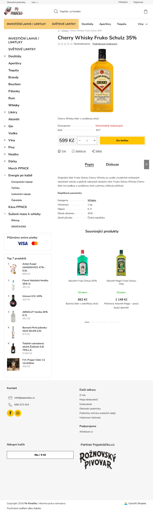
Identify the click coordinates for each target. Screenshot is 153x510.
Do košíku (122, 140)
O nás (82, 395)
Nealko (13, 154)
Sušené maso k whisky (24, 214)
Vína (11, 140)
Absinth (13, 119)
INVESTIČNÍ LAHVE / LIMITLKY (23, 40)
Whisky (13, 105)
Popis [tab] (89, 164)
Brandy (13, 77)
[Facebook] (10, 413)
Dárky (12, 161)
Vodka (12, 133)
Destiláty (14, 56)
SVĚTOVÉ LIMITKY (22, 49)
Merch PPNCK (18, 168)
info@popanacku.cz (24, 397)
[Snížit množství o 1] (79, 140)
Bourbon (14, 84)
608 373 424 (21, 404)
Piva (11, 147)
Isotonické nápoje (21, 194)
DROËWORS (18, 226)
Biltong (15, 220)
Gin (10, 126)
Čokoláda (16, 200)
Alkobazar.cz (86, 431)
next (143, 284)
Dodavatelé (85, 404)
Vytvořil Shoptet (137, 503)
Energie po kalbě (20, 175)
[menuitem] (26, 24)
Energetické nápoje (22, 182)
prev (60, 284)
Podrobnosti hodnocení (104, 44)
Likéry (12, 112)
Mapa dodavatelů (88, 399)
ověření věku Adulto (30, 508)
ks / (40, 455)
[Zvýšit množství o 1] (94, 140)
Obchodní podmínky (16, 2)
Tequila (13, 70)
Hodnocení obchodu (90, 417)
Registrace (138, 2)
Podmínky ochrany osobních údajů (97, 413)
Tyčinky (15, 188)
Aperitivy (14, 63)
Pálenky (14, 91)
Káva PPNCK (17, 207)
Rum (11, 98)
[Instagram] (17, 413)
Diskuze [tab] (112, 164)
